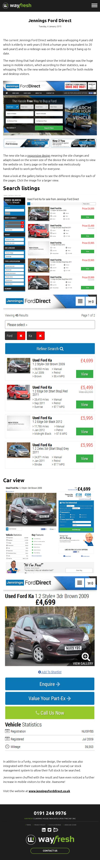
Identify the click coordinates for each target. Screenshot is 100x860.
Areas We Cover (70, 825)
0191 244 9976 (50, 813)
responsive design (38, 155)
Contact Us (50, 850)
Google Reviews (55, 825)
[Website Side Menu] (94, 6)
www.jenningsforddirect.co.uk (49, 791)
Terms (28, 825)
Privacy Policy (39, 825)
